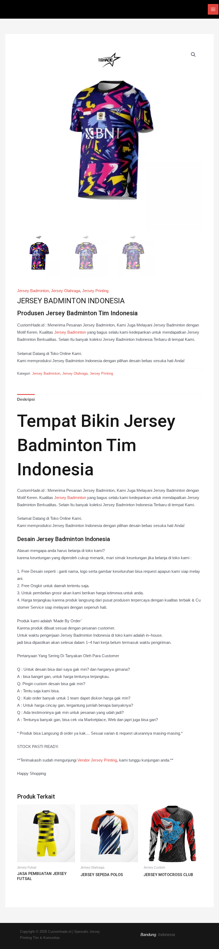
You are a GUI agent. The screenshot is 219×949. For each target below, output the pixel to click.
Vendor (97, 760)
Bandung (148, 934)
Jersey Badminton (33, 291)
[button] (193, 54)
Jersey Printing (95, 291)
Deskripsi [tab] (26, 399)
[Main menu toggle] (213, 9)
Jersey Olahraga (65, 291)
